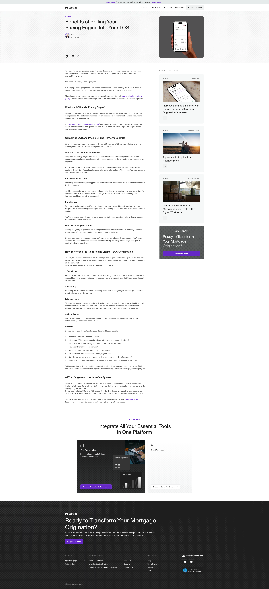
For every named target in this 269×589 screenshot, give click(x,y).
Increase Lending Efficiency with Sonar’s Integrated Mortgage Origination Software (181, 109)
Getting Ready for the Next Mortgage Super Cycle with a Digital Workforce (179, 209)
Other (68, 17)
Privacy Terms (77, 584)
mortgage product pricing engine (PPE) (83, 124)
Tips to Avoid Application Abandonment (177, 159)
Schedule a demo (132, 399)
